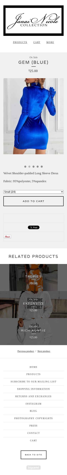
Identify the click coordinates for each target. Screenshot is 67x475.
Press (33, 426)
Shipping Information (33, 389)
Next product (44, 351)
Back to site (33, 455)
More (50, 42)
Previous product (26, 351)
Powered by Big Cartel (33, 467)
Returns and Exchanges (33, 396)
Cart (36, 42)
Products (20, 42)
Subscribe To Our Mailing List (33, 381)
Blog (33, 411)
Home (34, 367)
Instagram (34, 404)
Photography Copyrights (33, 418)
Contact (33, 433)
